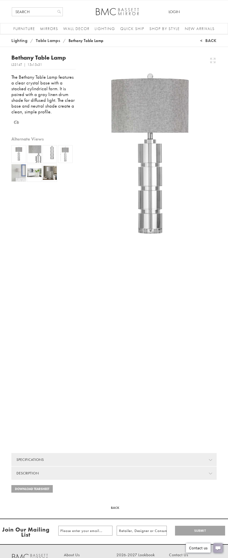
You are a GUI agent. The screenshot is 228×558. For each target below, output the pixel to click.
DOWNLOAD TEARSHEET (32, 489)
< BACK (208, 40)
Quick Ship (132, 28)
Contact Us (178, 554)
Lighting (105, 28)
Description (27, 473)
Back (114, 508)
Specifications (30, 459)
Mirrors (49, 28)
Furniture (24, 28)
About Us (72, 554)
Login (174, 11)
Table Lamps (48, 40)
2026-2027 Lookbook (135, 554)
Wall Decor (76, 28)
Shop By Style (164, 28)
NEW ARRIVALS (200, 28)
